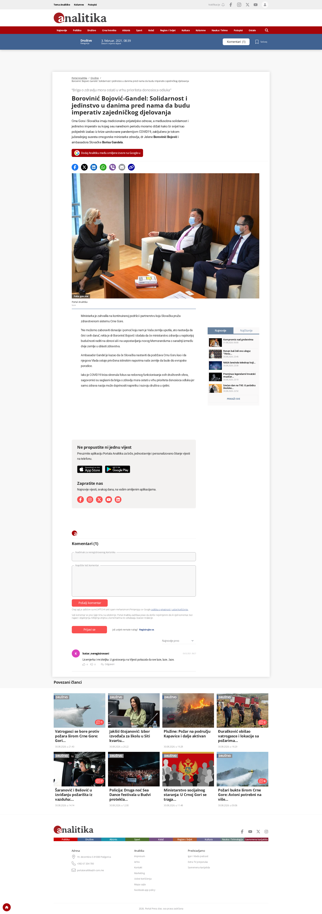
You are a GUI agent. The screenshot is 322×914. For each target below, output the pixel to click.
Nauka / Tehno (220, 30)
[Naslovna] (7, 907)
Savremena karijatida (256, 839)
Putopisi (92, 4)
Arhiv (137, 861)
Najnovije (62, 30)
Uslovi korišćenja (143, 878)
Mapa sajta (140, 884)
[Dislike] (91, 664)
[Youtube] (108, 499)
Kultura (186, 30)
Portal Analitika (79, 78)
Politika (77, 30)
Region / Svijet (168, 30)
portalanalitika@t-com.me (90, 870)
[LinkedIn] (118, 499)
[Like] (84, 664)
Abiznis (126, 30)
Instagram (239, 4)
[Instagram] (90, 499)
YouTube (256, 5)
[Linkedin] (93, 167)
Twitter (248, 5)
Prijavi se (89, 629)
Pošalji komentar (89, 603)
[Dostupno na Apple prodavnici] (89, 469)
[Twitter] (84, 167)
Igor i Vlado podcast (198, 856)
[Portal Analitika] (80, 17)
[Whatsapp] (103, 167)
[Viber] (112, 167)
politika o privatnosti (161, 609)
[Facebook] (75, 167)
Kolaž (151, 30)
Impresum (139, 856)
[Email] (122, 167)
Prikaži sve (233, 398)
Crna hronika (109, 30)
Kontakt (138, 867)
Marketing (139, 873)
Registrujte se (146, 629)
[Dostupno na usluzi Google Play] (117, 469)
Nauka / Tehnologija (232, 839)
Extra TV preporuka (198, 861)
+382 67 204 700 (85, 863)
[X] (99, 499)
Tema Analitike (62, 4)
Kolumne (79, 4)
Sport (139, 30)
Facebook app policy (144, 890)
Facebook (231, 5)
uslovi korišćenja (179, 609)
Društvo (91, 30)
